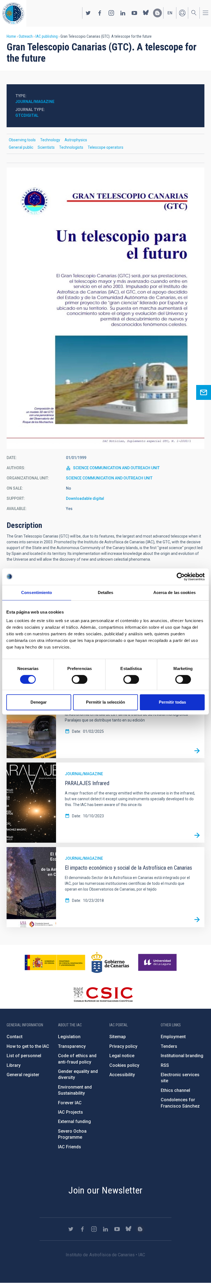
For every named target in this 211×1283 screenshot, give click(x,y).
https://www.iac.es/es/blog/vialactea (157, 13)
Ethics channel (175, 1090)
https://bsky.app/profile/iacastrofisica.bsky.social (146, 13)
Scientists (46, 147)
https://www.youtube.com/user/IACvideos (134, 13)
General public (21, 147)
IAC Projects (70, 1112)
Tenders (169, 1046)
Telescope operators (105, 147)
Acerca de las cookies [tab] (174, 592)
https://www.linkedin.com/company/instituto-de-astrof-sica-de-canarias (123, 13)
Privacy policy (123, 1046)
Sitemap (117, 1036)
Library (14, 1065)
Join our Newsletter (105, 1190)
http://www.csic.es (103, 994)
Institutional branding (182, 1055)
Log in (182, 13)
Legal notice (121, 1055)
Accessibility (122, 1074)
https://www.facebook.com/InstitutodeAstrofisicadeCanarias (100, 13)
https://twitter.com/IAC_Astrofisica (88, 13)
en (170, 13)
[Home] (13, 13)
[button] (105, 308)
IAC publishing (46, 36)
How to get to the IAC (28, 1046)
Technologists (71, 147)
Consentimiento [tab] (36, 592)
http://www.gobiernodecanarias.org (110, 962)
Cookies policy (124, 1065)
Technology (50, 140)
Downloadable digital (85, 498)
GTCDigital (26, 115)
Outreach (26, 36)
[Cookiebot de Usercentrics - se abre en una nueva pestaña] (181, 577)
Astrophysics (76, 140)
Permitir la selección (105, 702)
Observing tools (22, 140)
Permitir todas (172, 702)
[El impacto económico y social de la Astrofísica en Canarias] (197, 919)
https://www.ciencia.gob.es (54, 962)
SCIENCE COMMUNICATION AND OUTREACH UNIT (116, 468)
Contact (15, 1036)
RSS (165, 1065)
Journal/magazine (34, 101)
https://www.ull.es (158, 962)
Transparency (72, 1046)
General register (23, 1074)
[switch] (79, 679)
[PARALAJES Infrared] (197, 835)
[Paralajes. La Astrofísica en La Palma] (197, 750)
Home (11, 36)
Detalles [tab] (105, 592)
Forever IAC (70, 1102)
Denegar (38, 702)
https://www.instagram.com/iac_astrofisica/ (111, 13)
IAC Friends (69, 1146)
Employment (173, 1036)
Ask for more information (203, 392)
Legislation (69, 1036)
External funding (74, 1121)
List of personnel (24, 1055)
